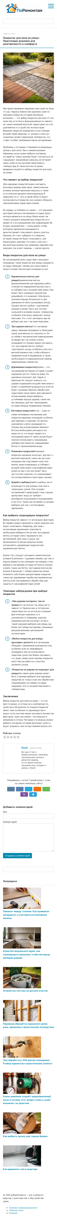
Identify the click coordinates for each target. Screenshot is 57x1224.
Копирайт (13, 1213)
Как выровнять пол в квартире (20, 1169)
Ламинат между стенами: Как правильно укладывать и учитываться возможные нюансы (26, 915)
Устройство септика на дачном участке (25, 990)
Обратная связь (16, 1210)
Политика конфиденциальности (23, 1207)
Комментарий (10, 821)
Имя (5, 811)
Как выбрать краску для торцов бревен (25, 1136)
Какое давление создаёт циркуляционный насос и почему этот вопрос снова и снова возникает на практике (27, 1100)
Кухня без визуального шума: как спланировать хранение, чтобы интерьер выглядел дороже (26, 954)
